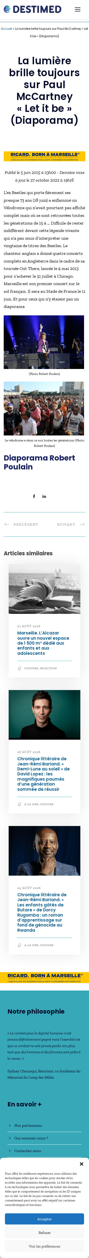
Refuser (45, 1232)
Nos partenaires (28, 1125)
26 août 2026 (28, 752)
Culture (31, 668)
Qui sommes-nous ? (31, 1138)
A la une (31, 804)
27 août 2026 (28, 626)
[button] (81, 1163)
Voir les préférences (44, 1246)
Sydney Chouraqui (22, 1071)
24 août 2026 (29, 888)
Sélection (48, 668)
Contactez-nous (27, 1150)
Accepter (44, 1219)
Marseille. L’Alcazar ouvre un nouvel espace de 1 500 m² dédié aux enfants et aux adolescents (43, 643)
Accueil (6, 29)
